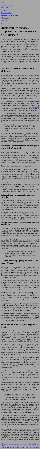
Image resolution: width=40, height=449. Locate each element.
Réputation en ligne (6, 13)
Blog (2, 23)
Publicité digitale (6, 7)
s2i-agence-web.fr (34, 107)
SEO (2, 2)
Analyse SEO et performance (9, 15)
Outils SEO (4, 20)
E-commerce (4, 10)
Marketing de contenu (7, 5)
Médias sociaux (5, 18)
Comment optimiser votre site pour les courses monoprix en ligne (20, 447)
